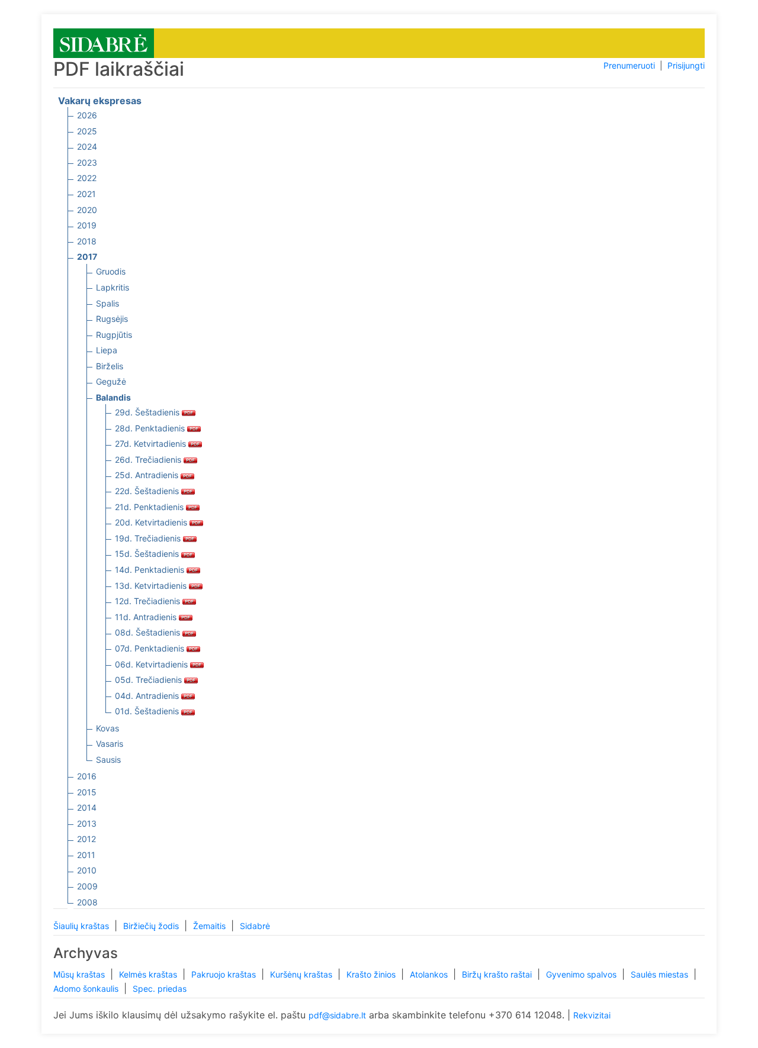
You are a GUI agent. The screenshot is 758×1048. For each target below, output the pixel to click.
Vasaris (109, 744)
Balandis (113, 397)
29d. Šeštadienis (148, 412)
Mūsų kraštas (80, 974)
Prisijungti (686, 65)
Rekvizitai (592, 1015)
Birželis (109, 366)
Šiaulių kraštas (82, 926)
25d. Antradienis (148, 475)
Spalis (107, 303)
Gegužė (111, 381)
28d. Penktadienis (151, 428)
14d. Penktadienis (151, 570)
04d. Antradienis (148, 696)
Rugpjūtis (114, 335)
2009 (87, 886)
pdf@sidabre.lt (337, 1015)
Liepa (106, 350)
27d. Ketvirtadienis (151, 443)
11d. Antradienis (147, 617)
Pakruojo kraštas (224, 974)
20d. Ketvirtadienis (152, 522)
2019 (87, 225)
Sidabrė (255, 926)
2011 (86, 855)
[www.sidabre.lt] (103, 42)
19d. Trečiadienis (149, 538)
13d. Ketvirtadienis (152, 586)
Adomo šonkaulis (87, 988)
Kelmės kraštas (149, 974)
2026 (87, 115)
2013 (87, 823)
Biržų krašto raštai (498, 974)
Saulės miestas (660, 974)
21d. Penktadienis (150, 507)
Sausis (108, 759)
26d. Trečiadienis (149, 459)
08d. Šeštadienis (148, 632)
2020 (87, 210)
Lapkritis (112, 287)
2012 (86, 839)
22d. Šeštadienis (148, 491)
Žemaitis (210, 926)
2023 (87, 162)
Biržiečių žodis (152, 926)
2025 (87, 131)
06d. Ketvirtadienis (152, 664)
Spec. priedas (160, 988)
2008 (87, 902)
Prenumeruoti (629, 65)
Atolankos (430, 974)
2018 (87, 241)
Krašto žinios (372, 974)
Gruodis (111, 271)
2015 (87, 792)
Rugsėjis (112, 319)
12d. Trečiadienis (148, 601)
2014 (87, 807)
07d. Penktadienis (151, 648)
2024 (87, 146)
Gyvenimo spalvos (582, 974)
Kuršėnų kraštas (302, 974)
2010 (87, 870)
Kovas (107, 728)
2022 (87, 178)
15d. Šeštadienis (148, 554)
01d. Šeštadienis (148, 711)
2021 (86, 194)
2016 (87, 776)
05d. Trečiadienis (149, 680)
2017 (87, 256)
